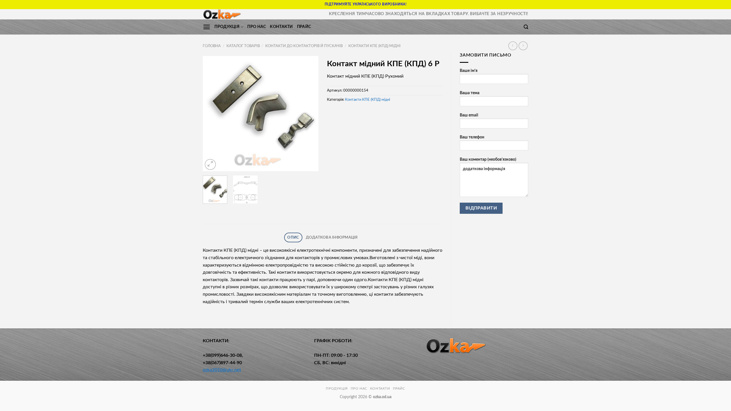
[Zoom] (210, 164)
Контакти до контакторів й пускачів (304, 46)
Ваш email (469, 115)
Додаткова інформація (332, 237)
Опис (293, 237)
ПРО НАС (256, 27)
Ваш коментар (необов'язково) (488, 159)
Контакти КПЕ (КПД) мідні (374, 46)
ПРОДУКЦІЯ (227, 27)
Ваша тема (469, 93)
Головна (212, 46)
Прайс (304, 27)
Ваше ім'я (468, 70)
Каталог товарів (243, 46)
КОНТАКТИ (281, 27)
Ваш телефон (472, 137)
